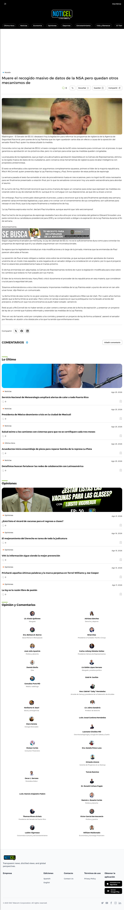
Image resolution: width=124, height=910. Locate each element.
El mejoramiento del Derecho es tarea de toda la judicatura (34, 538)
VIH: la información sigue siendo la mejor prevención (31, 555)
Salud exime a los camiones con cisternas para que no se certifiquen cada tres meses (48, 431)
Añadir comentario (112, 342)
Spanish (47, 879)
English (47, 882)
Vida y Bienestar (103, 26)
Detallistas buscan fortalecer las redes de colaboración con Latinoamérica (42, 466)
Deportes (66, 26)
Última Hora (9, 26)
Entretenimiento (84, 26)
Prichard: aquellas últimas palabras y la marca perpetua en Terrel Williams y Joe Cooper (50, 573)
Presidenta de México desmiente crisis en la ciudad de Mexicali (36, 414)
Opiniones (52, 26)
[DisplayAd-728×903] (62, 233)
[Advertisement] (62, 47)
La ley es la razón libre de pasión (19, 590)
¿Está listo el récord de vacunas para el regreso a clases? (32, 521)
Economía (37, 26)
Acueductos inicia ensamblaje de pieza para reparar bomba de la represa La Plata (47, 449)
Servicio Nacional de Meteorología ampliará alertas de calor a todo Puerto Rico (45, 397)
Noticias (23, 26)
